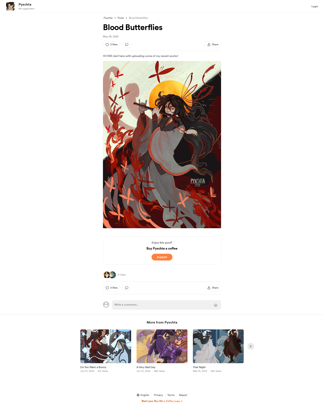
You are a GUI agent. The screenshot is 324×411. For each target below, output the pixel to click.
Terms (171, 395)
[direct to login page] (166, 305)
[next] (250, 346)
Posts (121, 17)
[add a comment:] (126, 44)
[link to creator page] (107, 274)
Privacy (158, 395)
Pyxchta (25, 4)
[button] (143, 395)
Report (183, 395)
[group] (105, 351)
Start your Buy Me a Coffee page (161, 401)
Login (315, 6)
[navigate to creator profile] (10, 6)
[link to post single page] (105, 351)
